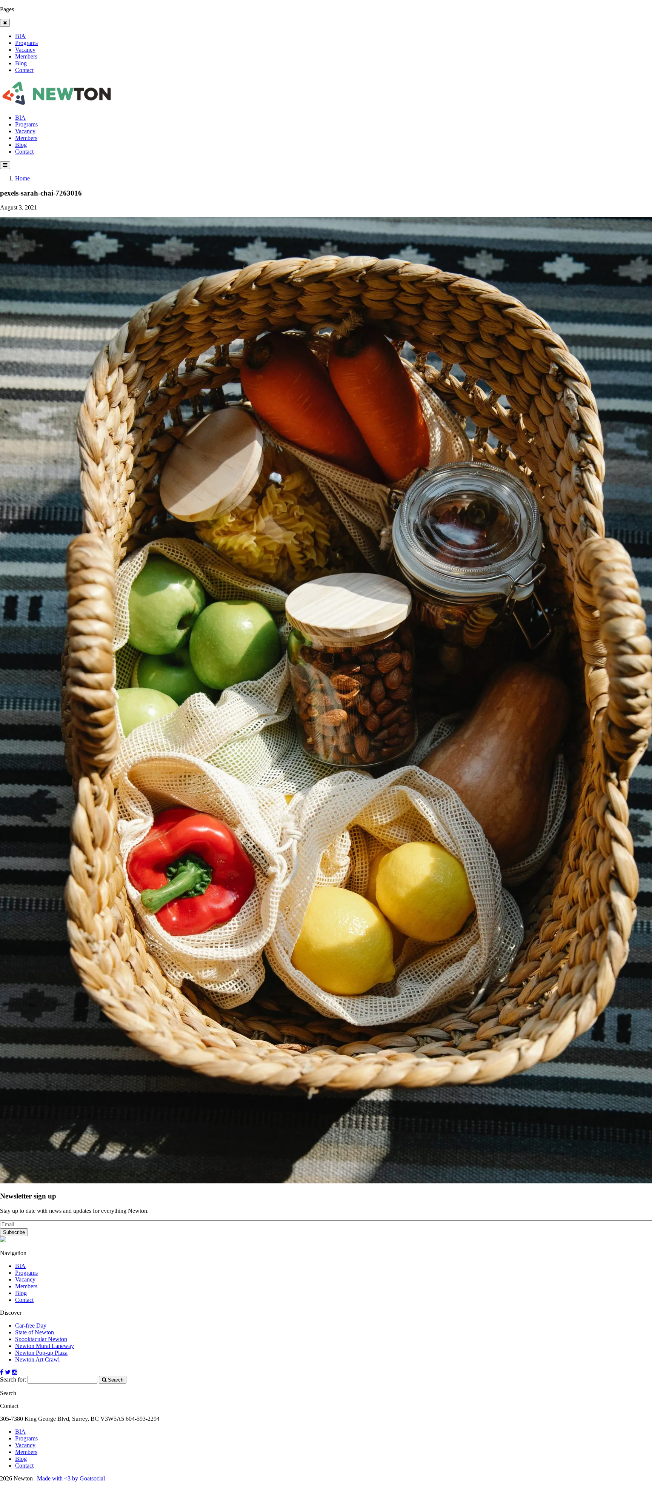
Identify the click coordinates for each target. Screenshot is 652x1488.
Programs (26, 43)
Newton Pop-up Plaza (41, 1352)
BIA (20, 36)
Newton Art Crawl (37, 1359)
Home (22, 178)
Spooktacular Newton (41, 1339)
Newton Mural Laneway (44, 1346)
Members (26, 56)
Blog (21, 63)
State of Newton (34, 1332)
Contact (24, 70)
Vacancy (25, 49)
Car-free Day (30, 1325)
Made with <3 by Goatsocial (71, 1478)
